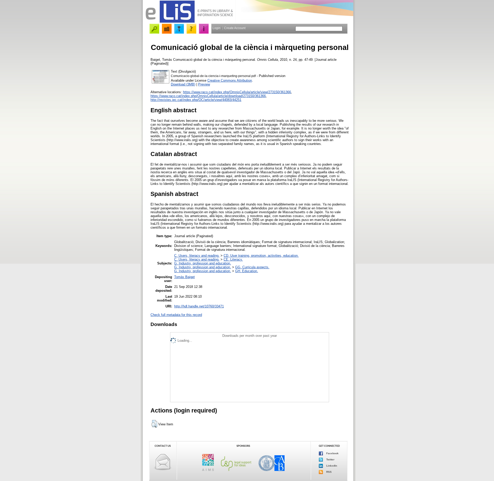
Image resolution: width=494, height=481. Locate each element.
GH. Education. (246, 271)
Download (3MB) (183, 84)
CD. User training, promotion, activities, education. (261, 255)
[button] (154, 424)
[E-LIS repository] (189, 22)
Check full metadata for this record (176, 315)
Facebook (332, 453)
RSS (328, 471)
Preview (204, 84)
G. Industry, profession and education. (202, 263)
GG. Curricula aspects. (252, 267)
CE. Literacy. (233, 259)
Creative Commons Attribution (229, 80)
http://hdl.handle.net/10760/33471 (199, 306)
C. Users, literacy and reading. (196, 255)
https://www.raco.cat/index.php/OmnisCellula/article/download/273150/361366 (208, 96)
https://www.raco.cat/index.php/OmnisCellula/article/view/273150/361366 (237, 92)
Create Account (234, 28)
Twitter (329, 459)
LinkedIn (331, 465)
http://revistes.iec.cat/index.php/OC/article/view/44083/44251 (196, 100)
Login (216, 28)
